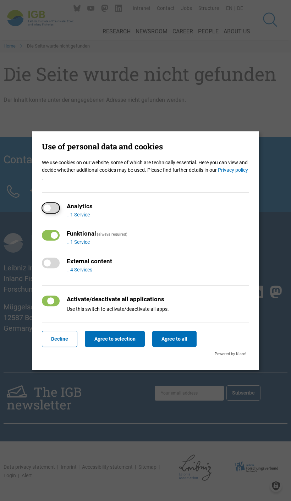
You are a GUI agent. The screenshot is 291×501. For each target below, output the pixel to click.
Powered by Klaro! (230, 354)
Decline (59, 339)
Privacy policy (233, 170)
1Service (78, 215)
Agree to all (174, 339)
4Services (79, 269)
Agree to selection (115, 339)
